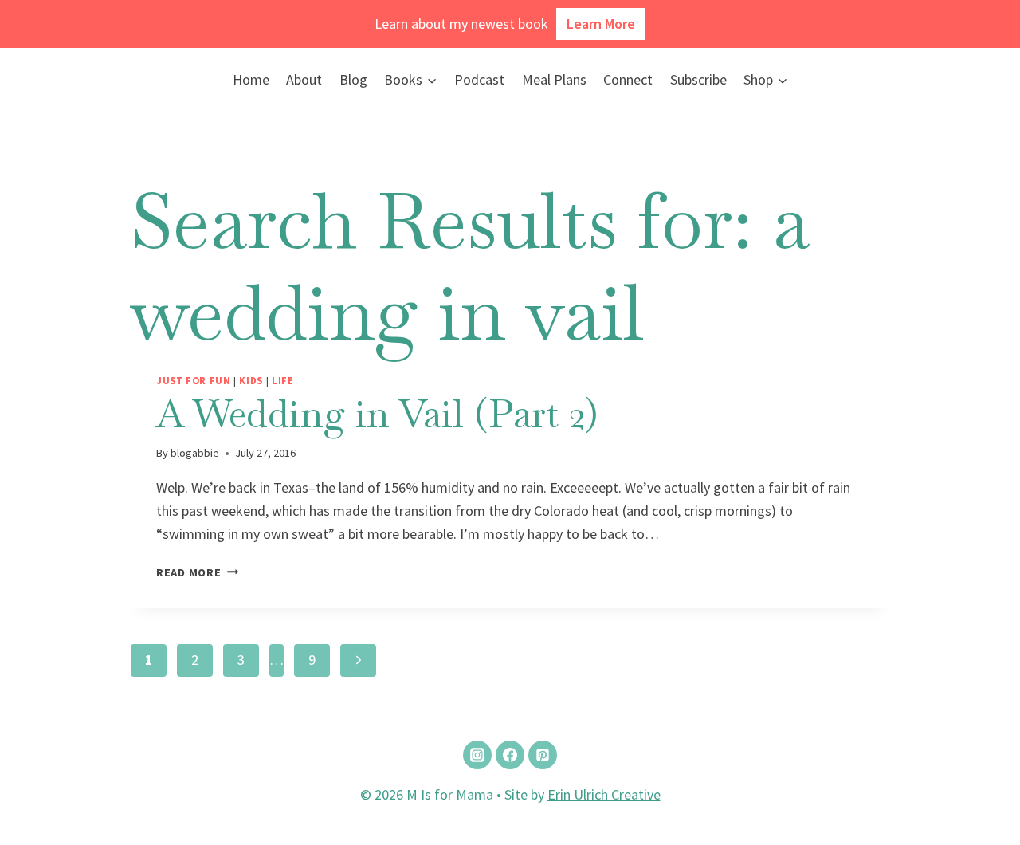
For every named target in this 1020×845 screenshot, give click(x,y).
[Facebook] (510, 755)
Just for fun (193, 381)
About (304, 79)
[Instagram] (477, 755)
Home (251, 79)
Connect (628, 79)
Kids (251, 381)
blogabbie (195, 453)
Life (283, 381)
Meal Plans (554, 79)
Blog (353, 79)
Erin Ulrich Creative (604, 794)
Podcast (479, 79)
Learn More (601, 23)
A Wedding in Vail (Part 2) (377, 413)
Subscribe (698, 79)
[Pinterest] (542, 755)
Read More (197, 572)
